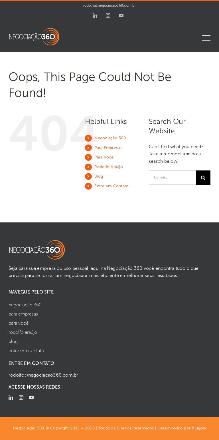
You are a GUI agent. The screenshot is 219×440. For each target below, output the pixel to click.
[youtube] (31, 397)
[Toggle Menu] (206, 38)
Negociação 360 (110, 138)
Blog (98, 176)
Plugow (199, 428)
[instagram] (21, 397)
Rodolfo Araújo (108, 167)
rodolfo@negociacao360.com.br (109, 5)
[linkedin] (11, 397)
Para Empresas (107, 148)
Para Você (103, 157)
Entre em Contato (111, 186)
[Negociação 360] (37, 241)
